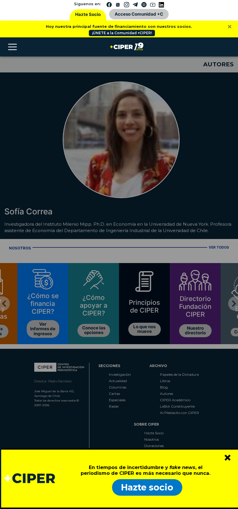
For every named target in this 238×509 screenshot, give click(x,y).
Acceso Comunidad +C (139, 14)
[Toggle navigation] (12, 46)
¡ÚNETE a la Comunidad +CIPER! (122, 33)
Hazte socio (147, 487)
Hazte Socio (88, 14)
